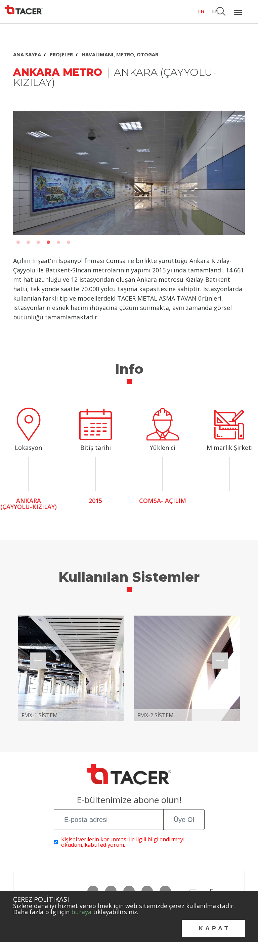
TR (201, 11)
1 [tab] (18, 242)
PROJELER (61, 54)
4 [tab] (48, 242)
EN (215, 11)
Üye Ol (184, 819)
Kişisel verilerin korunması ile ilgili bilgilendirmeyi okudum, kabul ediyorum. (122, 842)
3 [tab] (38, 242)
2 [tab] (28, 242)
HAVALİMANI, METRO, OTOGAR (120, 54)
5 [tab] (58, 242)
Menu (237, 8)
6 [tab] (68, 242)
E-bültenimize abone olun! (129, 800)
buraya (81, 912)
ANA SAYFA (27, 54)
